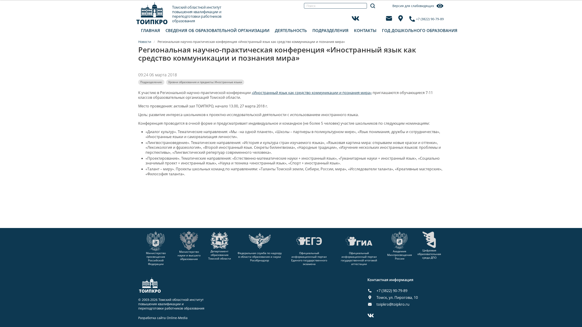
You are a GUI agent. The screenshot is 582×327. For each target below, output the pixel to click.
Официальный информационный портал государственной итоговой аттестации (359, 258)
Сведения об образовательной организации (217, 30)
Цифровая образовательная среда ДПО (429, 254)
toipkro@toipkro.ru (392, 304)
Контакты (365, 30)
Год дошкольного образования (419, 30)
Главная (150, 30)
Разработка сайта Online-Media (163, 318)
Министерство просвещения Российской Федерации (156, 258)
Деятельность (291, 30)
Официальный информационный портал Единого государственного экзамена (309, 258)
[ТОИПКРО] (151, 13)
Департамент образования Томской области (219, 254)
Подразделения (330, 30)
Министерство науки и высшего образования (189, 255)
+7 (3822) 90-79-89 (430, 19)
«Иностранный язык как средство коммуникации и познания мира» (312, 92)
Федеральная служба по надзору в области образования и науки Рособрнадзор (260, 256)
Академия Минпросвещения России (399, 254)
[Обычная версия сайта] (572, 9)
